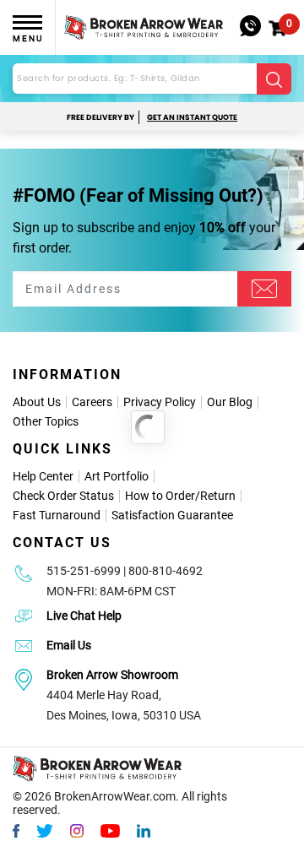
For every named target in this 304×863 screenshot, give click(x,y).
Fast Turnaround (56, 515)
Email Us (68, 645)
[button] (278, 28)
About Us (37, 402)
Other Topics (46, 421)
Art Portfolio (116, 476)
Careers (92, 402)
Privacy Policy (159, 402)
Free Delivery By (100, 117)
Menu (28, 38)
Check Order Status (63, 495)
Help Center (43, 476)
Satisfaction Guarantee (172, 515)
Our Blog (229, 402)
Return (218, 495)
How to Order (160, 495)
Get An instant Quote (192, 117)
